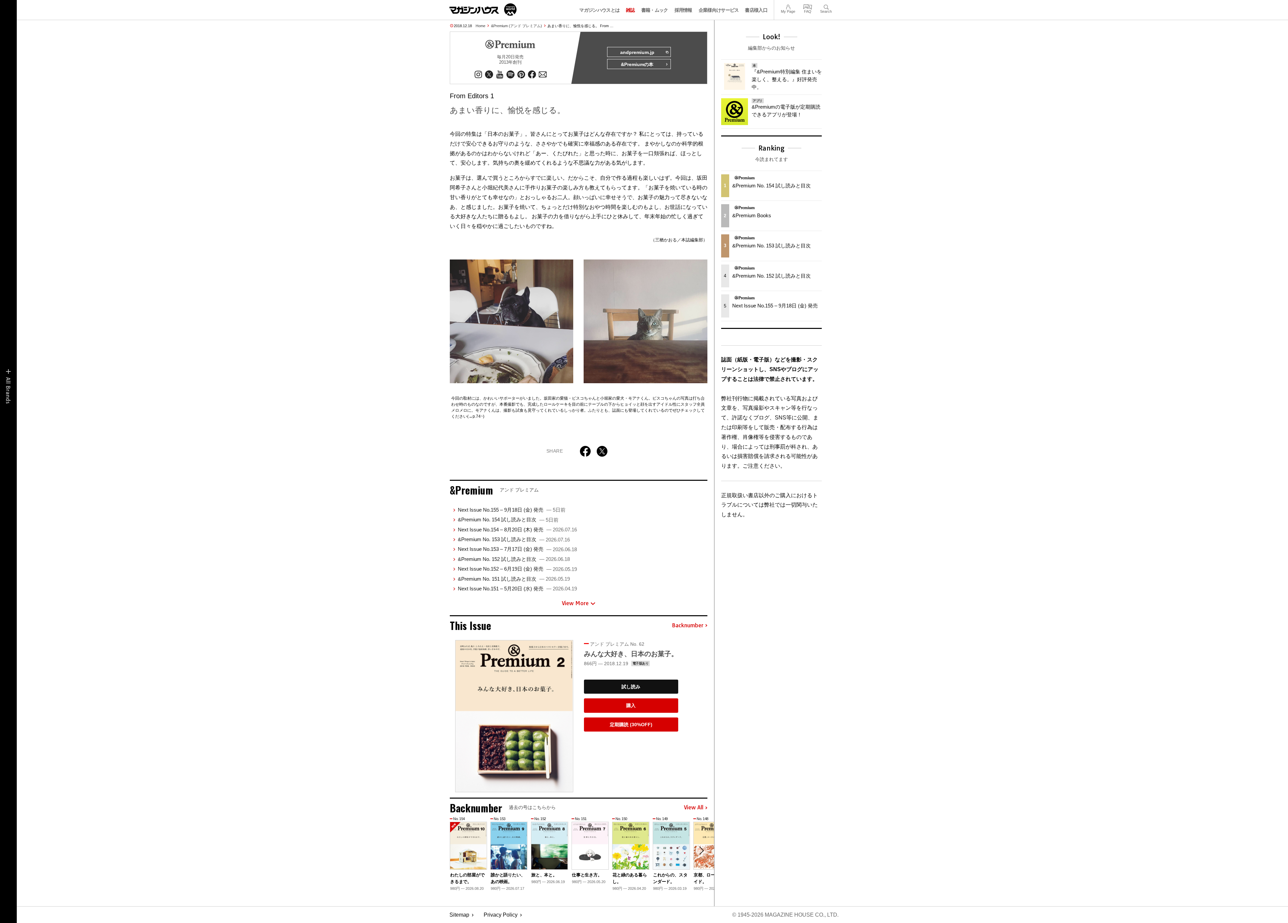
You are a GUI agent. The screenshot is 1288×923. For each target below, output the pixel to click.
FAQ (807, 6)
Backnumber (687, 626)
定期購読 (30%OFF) (631, 724)
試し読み (631, 686)
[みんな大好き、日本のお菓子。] (514, 716)
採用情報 (683, 10)
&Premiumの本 (637, 64)
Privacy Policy (501, 915)
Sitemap (459, 915)
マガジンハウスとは (599, 10)
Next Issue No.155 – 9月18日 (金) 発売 (512, 510)
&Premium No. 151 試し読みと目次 (514, 579)
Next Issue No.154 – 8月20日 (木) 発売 (517, 529)
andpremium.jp (637, 52)
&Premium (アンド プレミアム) (516, 26)
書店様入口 (756, 10)
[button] (701, 851)
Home (480, 26)
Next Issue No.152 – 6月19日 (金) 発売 (517, 569)
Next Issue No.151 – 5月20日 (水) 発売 (517, 588)
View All (693, 808)
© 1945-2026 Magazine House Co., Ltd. (785, 915)
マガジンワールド (483, 9)
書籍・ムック (654, 10)
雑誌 (630, 10)
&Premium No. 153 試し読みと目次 (514, 539)
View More (575, 603)
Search (826, 6)
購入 (631, 705)
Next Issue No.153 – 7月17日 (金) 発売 (517, 549)
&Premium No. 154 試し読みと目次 (508, 519)
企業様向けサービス (719, 10)
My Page (788, 6)
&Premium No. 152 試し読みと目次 (514, 559)
